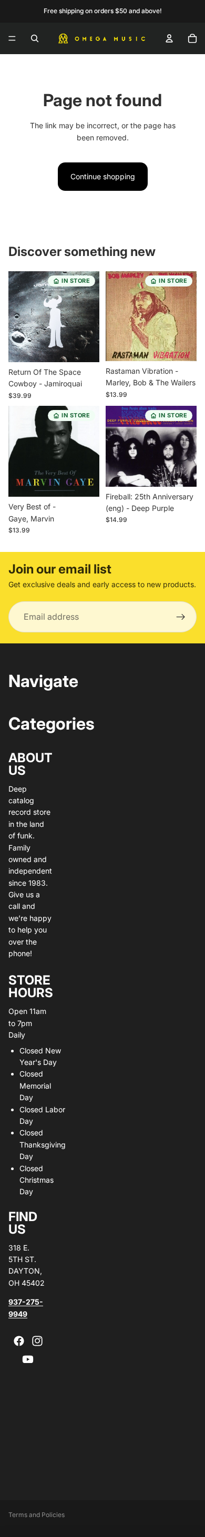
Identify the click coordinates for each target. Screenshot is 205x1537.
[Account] (169, 38)
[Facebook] (19, 1341)
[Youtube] (28, 1359)
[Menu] (12, 38)
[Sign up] (181, 617)
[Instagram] (37, 1341)
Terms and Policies (36, 1515)
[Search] (34, 38)
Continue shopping (102, 176)
